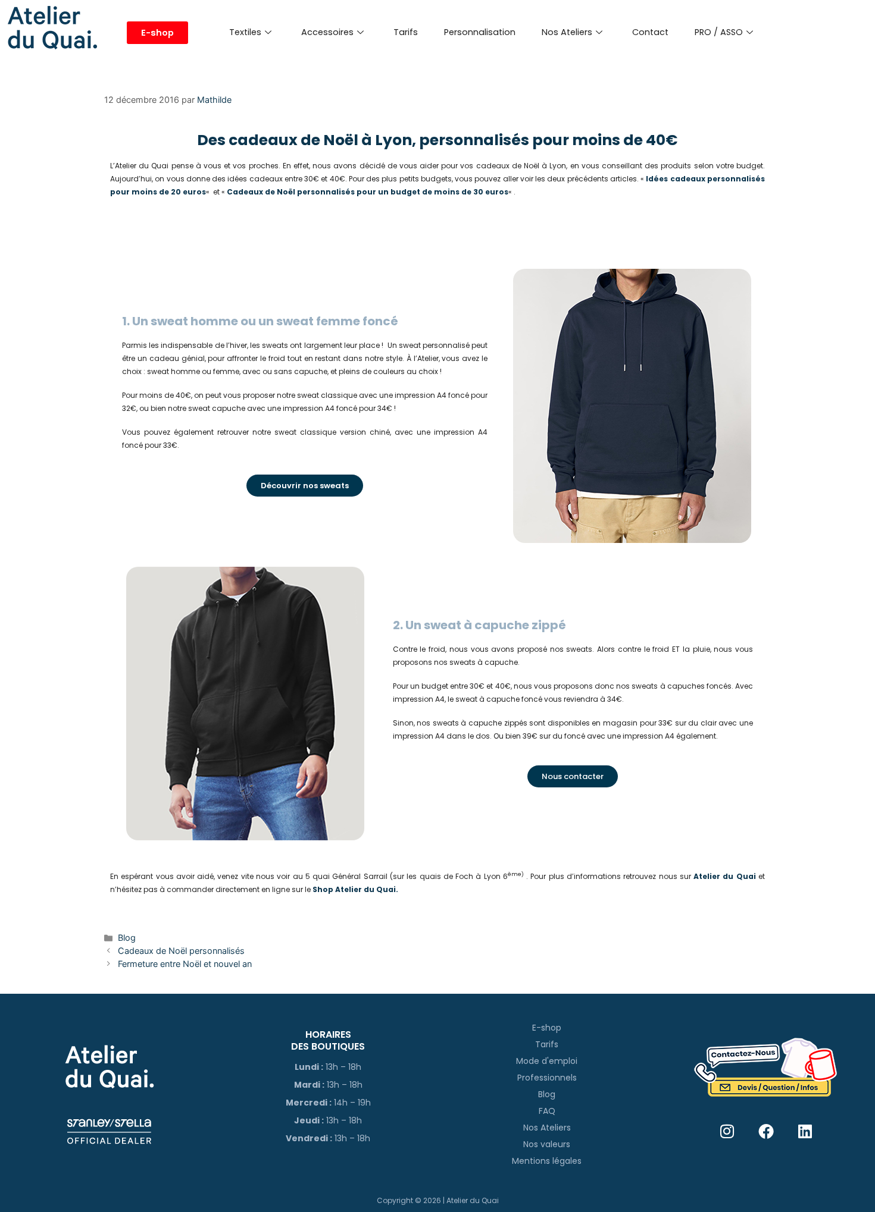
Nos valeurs (546, 1144)
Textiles (245, 32)
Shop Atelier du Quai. (355, 889)
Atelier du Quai (725, 876)
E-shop (546, 1028)
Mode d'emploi (546, 1061)
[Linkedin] (805, 1131)
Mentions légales (547, 1161)
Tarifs (405, 32)
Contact (650, 32)
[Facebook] (766, 1131)
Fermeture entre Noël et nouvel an (185, 964)
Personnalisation (479, 32)
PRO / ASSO (719, 32)
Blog (127, 937)
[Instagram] (727, 1131)
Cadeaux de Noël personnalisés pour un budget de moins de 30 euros (367, 192)
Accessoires (327, 32)
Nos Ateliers (567, 32)
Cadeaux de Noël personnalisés (181, 951)
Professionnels (547, 1078)
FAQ (547, 1111)
